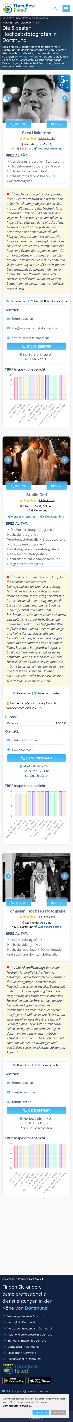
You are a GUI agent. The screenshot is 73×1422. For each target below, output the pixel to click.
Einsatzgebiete (54, 516)
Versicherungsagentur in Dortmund (29, 1328)
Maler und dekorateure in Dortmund (29, 1334)
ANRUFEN (20, 124)
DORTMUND (39, 18)
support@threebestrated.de (31, 1391)
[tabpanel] (36, 99)
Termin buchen (22, 318)
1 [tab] (30, 115)
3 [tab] (36, 115)
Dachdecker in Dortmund (23, 1346)
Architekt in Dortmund (21, 1322)
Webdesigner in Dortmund (23, 1359)
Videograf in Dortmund (21, 1352)
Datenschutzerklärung (15, 1405)
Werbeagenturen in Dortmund (26, 1316)
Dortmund (36, 1308)
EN (37, 22)
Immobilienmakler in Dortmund (26, 1340)
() (46, 138)
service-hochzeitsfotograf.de (30, 338)
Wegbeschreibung (49, 148)
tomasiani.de (21, 1102)
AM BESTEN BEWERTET (15, 18)
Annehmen (41, 1412)
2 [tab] (33, 115)
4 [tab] (39, 115)
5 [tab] (42, 115)
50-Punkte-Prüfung (27, 56)
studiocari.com (23, 749)
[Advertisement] (36, 1237)
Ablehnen (59, 1412)
